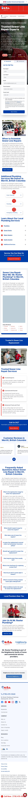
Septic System (8, 240)
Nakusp (5, 328)
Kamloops (13, 326)
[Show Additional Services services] (25, 244)
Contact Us (4, 724)
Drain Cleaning (10, 195)
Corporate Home (5, 745)
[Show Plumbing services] (25, 225)
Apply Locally (4, 730)
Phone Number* (6, 86)
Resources (4, 734)
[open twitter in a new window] (20, 702)
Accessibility (4, 768)
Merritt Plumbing (21, 16)
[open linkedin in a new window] (16, 702)
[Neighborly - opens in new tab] (7, 749)
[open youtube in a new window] (9, 702)
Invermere (6, 326)
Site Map (3, 743)
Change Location (23, 12)
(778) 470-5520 (9, 694)
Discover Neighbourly (13, 677)
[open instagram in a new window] (13, 702)
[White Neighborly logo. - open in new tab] (4, 5)
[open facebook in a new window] (2, 702)
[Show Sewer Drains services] (25, 230)
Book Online (14, 111)
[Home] (1, 16)
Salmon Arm (13, 328)
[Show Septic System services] (25, 239)
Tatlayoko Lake (14, 330)
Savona (21, 328)
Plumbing (9, 204)
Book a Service (7, 169)
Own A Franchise (5, 727)
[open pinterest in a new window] (6, 702)
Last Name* (6, 74)
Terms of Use (4, 764)
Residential (8, 61)
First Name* (6, 68)
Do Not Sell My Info (5, 771)
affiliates (18, 101)
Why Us (3, 719)
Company (4, 716)
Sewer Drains (8, 230)
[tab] (7, 61)
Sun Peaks (6, 330)
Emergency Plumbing (12, 212)
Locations (6, 16)
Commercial (21, 61)
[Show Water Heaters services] (25, 235)
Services (3, 706)
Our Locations (4, 740)
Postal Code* (6, 92)
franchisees (7, 102)
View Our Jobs (7, 633)
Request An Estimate (14, 259)
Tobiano (21, 330)
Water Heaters (8, 235)
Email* (4, 80)
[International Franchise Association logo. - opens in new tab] (3, 749)
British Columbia (13, 16)
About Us (3, 722)
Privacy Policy (4, 766)
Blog (2, 737)
